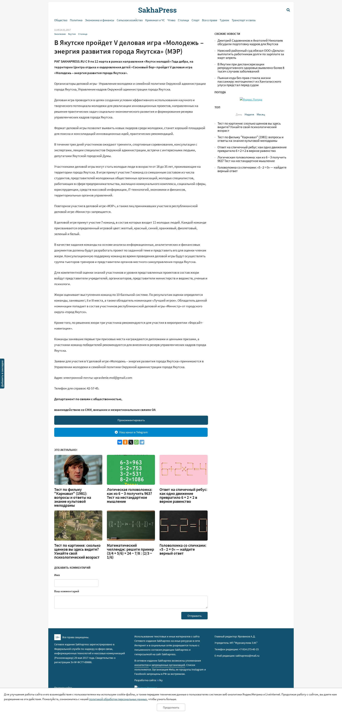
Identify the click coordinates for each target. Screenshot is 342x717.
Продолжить (171, 707)
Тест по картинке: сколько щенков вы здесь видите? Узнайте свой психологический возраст (77, 551)
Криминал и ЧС (155, 20)
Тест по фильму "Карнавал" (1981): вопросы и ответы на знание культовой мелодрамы (72, 497)
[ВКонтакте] (119, 442)
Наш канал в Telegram (133, 432)
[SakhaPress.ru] (2, 374)
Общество (60, 20)
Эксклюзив (60, 33)
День (239, 114)
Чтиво (171, 20)
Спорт (196, 20)
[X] (130, 442)
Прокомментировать (131, 420)
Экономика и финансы (99, 20)
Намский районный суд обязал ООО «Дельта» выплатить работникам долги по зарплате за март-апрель (251, 54)
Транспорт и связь (244, 20)
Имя (57, 575)
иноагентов (141, 665)
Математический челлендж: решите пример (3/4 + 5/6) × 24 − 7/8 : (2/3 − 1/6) (130, 551)
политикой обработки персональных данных (118, 699)
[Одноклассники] (125, 442)
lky (160, 680)
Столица (183, 20)
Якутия (72, 33)
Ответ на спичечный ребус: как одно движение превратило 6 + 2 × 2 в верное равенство (183, 495)
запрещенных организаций (168, 665)
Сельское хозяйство (130, 20)
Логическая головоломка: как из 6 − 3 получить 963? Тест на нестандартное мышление (129, 495)
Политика (76, 20)
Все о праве (209, 20)
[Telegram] (142, 442)
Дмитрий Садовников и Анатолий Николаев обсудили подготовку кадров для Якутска (250, 42)
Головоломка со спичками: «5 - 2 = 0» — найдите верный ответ (183, 549)
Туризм (224, 20)
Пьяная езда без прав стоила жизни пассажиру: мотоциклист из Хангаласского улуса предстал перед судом (249, 81)
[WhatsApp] (136, 442)
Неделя (249, 114)
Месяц (261, 114)
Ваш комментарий (66, 591)
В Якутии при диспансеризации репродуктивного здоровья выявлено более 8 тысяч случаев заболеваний (251, 67)
